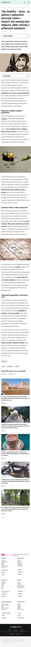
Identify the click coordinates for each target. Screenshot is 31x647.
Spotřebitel (19, 564)
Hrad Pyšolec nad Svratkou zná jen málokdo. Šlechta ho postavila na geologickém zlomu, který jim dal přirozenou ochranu (15, 509)
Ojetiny (2, 563)
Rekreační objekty (21, 586)
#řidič (3, 574)
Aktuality (3, 560)
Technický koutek (5, 566)
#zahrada (20, 593)
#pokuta (20, 569)
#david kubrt (4, 570)
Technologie (20, 566)
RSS (21, 634)
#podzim (4, 617)
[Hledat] (24, 2)
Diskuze (12, 374)
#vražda (17, 366)
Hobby (18, 582)
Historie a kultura (11, 7)
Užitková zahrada (5, 608)
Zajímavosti (3, 567)
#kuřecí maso (21, 617)
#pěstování (20, 591)
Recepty (19, 608)
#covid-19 (20, 572)
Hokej (2, 586)
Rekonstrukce (20, 585)
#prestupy (4, 594)
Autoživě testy (4, 562)
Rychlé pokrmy (20, 609)
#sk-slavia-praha (5, 591)
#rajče (3, 615)
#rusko (19, 574)
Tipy (2, 606)
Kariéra (15, 629)
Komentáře (19, 562)
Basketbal (3, 582)
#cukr (19, 615)
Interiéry (19, 583)
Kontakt (21, 629)
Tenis (2, 589)
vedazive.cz (3, 7)
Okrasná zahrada (4, 604)
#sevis (3, 572)
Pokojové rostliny (5, 605)
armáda (3, 119)
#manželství (9, 366)
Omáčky (19, 605)
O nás (10, 629)
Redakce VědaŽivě (8, 36)
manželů (17, 267)
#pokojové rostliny (6, 613)
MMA (2, 587)
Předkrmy (19, 606)
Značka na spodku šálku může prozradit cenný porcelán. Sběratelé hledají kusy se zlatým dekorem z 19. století (15, 453)
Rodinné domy (20, 587)
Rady (2, 564)
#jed (3, 366)
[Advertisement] (15, 533)
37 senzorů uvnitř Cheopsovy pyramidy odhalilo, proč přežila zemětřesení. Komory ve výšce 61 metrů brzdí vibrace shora (15, 398)
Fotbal (2, 585)
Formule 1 (3, 583)
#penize (19, 596)
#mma (3, 596)
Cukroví (19, 604)
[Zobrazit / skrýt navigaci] (28, 2)
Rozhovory (19, 563)
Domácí (19, 560)
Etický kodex (12, 634)
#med (19, 613)
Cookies (17, 634)
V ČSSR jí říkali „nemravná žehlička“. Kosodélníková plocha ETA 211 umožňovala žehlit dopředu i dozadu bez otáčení (15, 481)
